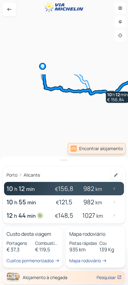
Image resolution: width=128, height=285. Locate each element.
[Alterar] (115, 175)
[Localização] (120, 35)
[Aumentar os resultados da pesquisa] (64, 160)
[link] (97, 148)
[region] (64, 142)
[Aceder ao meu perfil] (120, 8)
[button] (42, 66)
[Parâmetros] (120, 21)
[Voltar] (9, 9)
